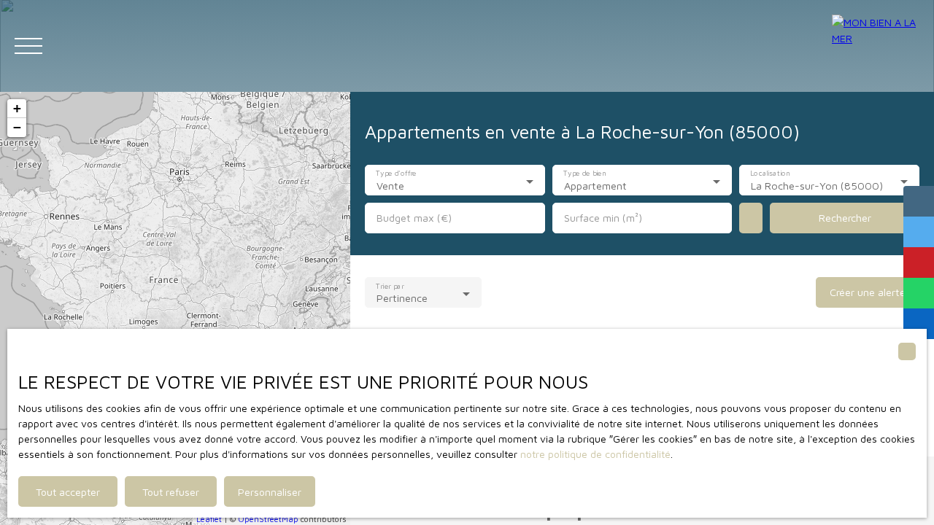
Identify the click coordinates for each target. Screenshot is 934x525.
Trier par (390, 285)
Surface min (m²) (603, 217)
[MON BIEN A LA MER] (875, 46)
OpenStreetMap (268, 519)
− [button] (17, 127)
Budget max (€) (414, 217)
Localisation (771, 173)
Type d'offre (396, 173)
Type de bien (584, 173)
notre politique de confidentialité (595, 454)
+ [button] (17, 108)
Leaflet (209, 519)
